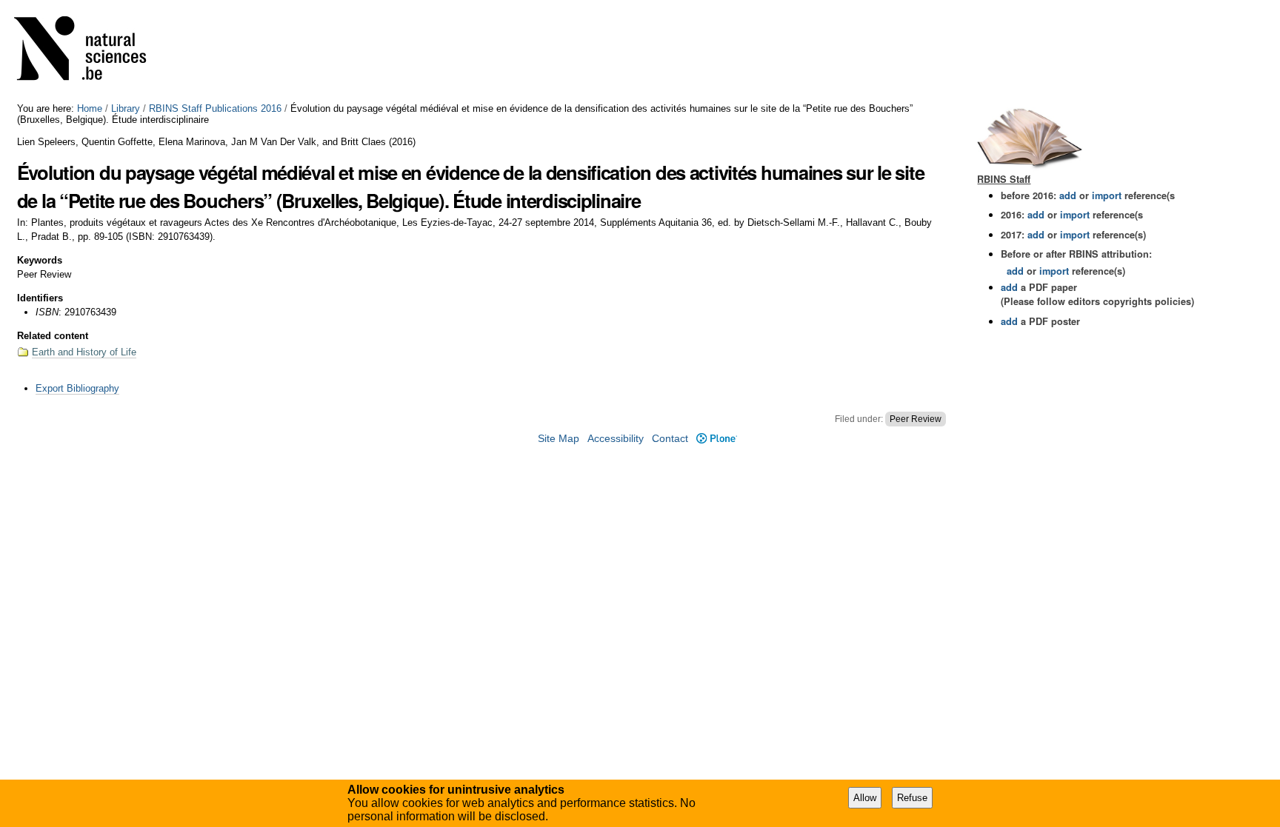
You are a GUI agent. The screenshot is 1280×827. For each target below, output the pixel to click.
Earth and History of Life (84, 352)
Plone (716, 438)
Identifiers (40, 298)
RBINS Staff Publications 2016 (215, 108)
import (1105, 195)
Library (125, 108)
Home (89, 108)
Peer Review (915, 419)
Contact (670, 438)
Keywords (39, 260)
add (1067, 195)
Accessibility (615, 438)
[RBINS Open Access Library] (89, 51)
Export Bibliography (77, 388)
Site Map (558, 438)
